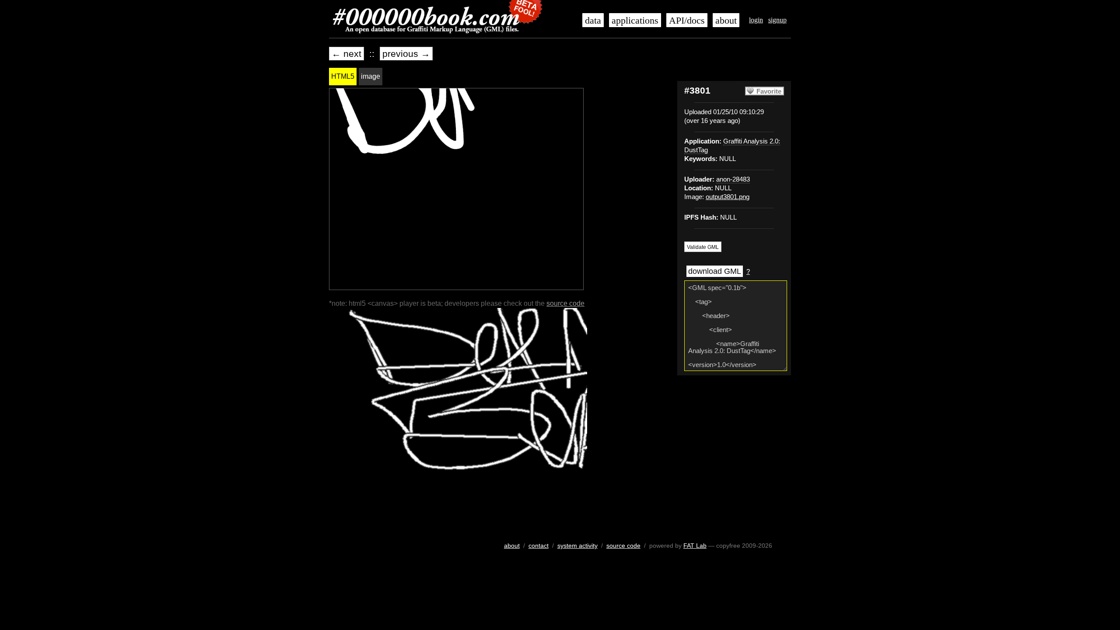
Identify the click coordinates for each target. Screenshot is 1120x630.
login (756, 20)
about (726, 20)
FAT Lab (695, 545)
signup (777, 20)
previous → (406, 54)
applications (635, 20)
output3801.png (727, 196)
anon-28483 (733, 179)
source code (565, 303)
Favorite (768, 91)
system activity (577, 545)
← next (346, 54)
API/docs (687, 20)
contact (538, 545)
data (593, 20)
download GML (714, 271)
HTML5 (342, 76)
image (370, 76)
